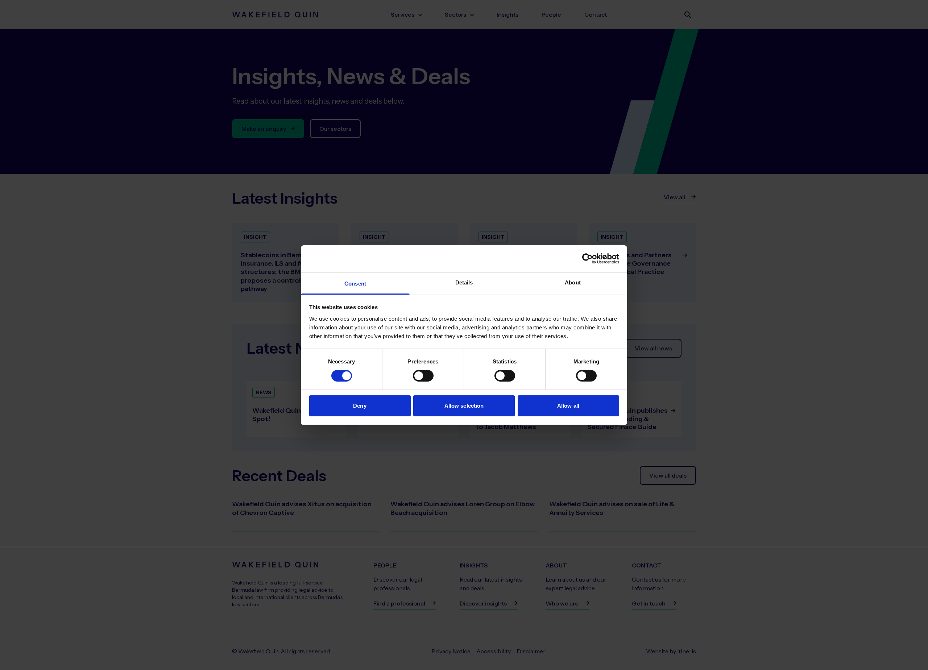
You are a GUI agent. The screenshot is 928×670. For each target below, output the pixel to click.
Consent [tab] (355, 283)
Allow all (568, 406)
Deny (359, 406)
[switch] (423, 376)
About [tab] (573, 282)
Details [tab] (464, 282)
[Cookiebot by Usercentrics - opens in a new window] (587, 258)
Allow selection (464, 406)
